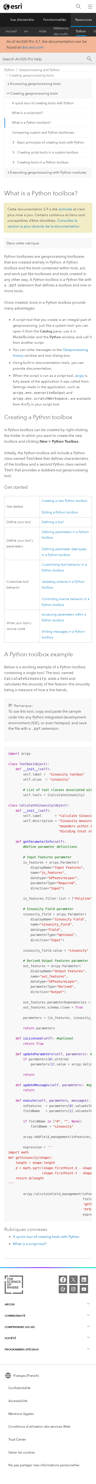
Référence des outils (61, 31)
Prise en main (27, 31)
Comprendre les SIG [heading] (20, 1327)
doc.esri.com (33, 47)
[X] (73, 1280)
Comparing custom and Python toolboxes (43, 133)
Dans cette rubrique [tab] (23, 243)
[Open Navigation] (90, 6)
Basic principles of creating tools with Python (50, 142)
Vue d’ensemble (22, 20)
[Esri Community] (63, 1289)
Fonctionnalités (54, 20)
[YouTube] (84, 1289)
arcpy (79, 376)
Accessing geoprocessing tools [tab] (35, 84)
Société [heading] (10, 1338)
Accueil (11, 31)
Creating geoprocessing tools (31, 75)
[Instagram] (73, 1289)
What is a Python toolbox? (31, 123)
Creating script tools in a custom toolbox (47, 152)
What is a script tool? (27, 113)
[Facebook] (63, 1280)
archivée (65, 209)
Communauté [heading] (15, 1315)
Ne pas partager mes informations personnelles (43, 1465)
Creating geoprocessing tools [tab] (34, 93)
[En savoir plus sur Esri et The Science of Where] (14, 1286)
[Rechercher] (78, 6)
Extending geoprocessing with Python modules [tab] (48, 172)
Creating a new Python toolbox (64, 501)
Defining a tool (53, 522)
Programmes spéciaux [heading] (22, 1349)
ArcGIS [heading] (10, 1304)
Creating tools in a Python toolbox (43, 162)
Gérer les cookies (21, 1452)
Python (81, 31)
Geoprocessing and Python (39, 70)
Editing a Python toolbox (60, 512)
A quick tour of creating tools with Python (43, 103)
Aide (42, 31)
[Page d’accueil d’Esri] (13, 6)
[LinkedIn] (84, 1280)
